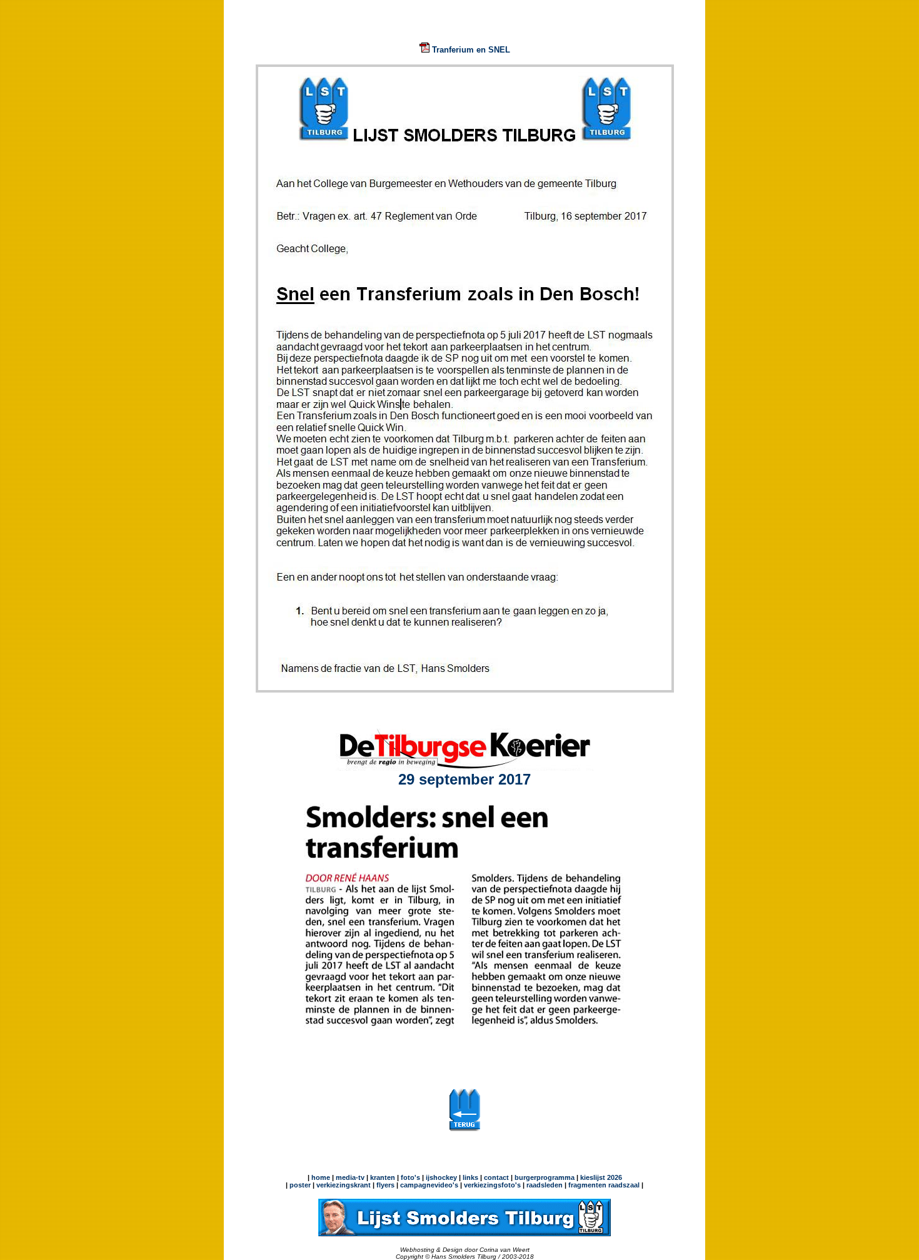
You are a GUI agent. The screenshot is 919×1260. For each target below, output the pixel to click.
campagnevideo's (429, 1185)
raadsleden (544, 1185)
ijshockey (441, 1177)
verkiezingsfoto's (492, 1185)
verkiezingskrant (343, 1185)
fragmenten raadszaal (604, 1185)
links (470, 1177)
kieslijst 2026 (601, 1177)
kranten (382, 1177)
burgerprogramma (544, 1177)
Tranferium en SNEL (469, 49)
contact (496, 1177)
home (320, 1177)
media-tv (350, 1177)
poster (300, 1185)
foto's (410, 1177)
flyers (384, 1185)
